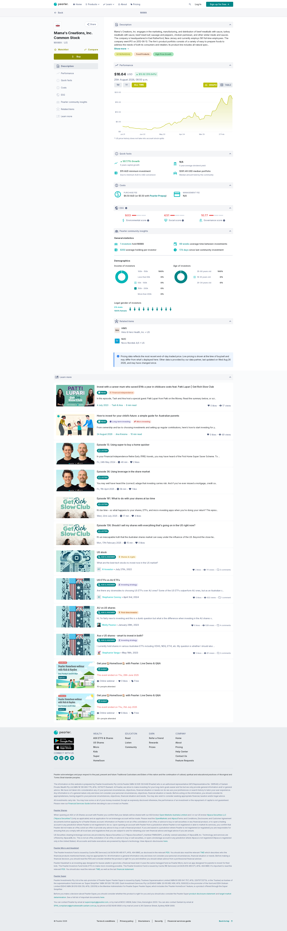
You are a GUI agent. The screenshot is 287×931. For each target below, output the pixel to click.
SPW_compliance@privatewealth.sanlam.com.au (75, 906)
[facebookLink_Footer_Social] (56, 758)
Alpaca (174, 818)
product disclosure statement (202, 894)
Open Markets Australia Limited (173, 815)
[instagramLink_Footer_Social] (62, 758)
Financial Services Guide (79, 803)
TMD (202, 852)
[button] (61, 49)
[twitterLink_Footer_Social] (67, 758)
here (166, 841)
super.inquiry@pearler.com (96, 902)
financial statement (125, 869)
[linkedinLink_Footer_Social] (72, 758)
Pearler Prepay (158, 195)
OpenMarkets (161, 818)
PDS (168, 852)
